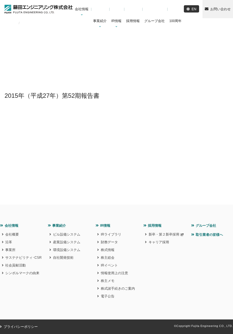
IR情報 (105, 225)
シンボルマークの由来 (22, 273)
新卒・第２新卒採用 (164, 234)
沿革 (8, 242)
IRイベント (109, 265)
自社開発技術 (63, 257)
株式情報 (107, 250)
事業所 (10, 250)
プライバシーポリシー (21, 327)
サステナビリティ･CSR (23, 257)
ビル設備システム (66, 234)
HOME (9, 23)
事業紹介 (59, 225)
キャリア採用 (159, 242)
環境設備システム (66, 250)
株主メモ (107, 281)
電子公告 (107, 296)
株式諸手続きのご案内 (118, 288)
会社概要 (12, 234)
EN (194, 9)
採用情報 (155, 225)
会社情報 (11, 225)
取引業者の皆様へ (209, 234)
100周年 (175, 21)
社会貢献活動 (15, 265)
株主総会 (107, 257)
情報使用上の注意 (114, 273)
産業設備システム (66, 242)
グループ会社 (206, 225)
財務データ (109, 242)
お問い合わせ (220, 9)
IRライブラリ (111, 234)
